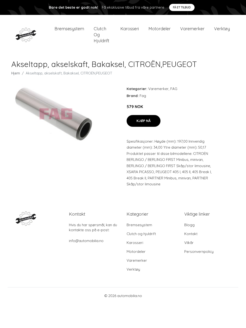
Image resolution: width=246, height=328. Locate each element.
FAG (173, 88)
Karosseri (129, 28)
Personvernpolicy (199, 251)
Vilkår (189, 242)
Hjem (15, 73)
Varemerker (192, 28)
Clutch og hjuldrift (101, 34)
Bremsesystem (69, 28)
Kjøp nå (143, 121)
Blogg (189, 225)
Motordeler (159, 28)
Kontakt (190, 233)
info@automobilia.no (86, 240)
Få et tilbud (182, 7)
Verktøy (222, 28)
